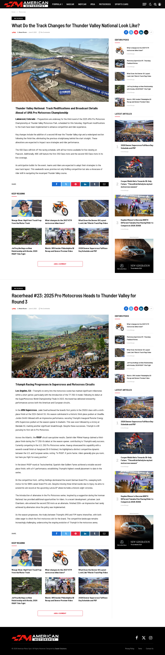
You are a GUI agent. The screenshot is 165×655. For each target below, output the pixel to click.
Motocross (105, 4)
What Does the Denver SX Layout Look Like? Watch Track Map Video (93, 221)
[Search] (155, 4)
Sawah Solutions (61, 649)
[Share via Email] (146, 32)
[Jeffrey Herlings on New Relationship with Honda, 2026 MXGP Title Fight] (27, 236)
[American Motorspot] (26, 4)
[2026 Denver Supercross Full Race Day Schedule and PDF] (94, 236)
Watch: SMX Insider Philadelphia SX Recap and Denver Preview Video (59, 249)
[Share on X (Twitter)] (131, 32)
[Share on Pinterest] (136, 32)
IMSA (92, 4)
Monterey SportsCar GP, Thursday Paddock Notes (138, 61)
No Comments (45, 32)
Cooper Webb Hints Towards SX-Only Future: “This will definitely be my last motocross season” (136, 184)
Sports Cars (121, 4)
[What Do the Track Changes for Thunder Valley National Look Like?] (60, 70)
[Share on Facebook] (126, 32)
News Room (23, 32)
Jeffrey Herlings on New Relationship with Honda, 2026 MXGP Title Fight (24, 251)
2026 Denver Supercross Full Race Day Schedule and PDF (93, 249)
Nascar (70, 4)
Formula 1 (57, 4)
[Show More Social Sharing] (151, 32)
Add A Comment (60, 264)
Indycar (82, 4)
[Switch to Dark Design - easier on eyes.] (150, 4)
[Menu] (144, 4)
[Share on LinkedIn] (141, 32)
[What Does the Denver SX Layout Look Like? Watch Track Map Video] (94, 208)
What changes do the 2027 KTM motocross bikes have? (58, 221)
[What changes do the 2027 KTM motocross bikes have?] (60, 208)
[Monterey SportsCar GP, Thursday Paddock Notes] (120, 63)
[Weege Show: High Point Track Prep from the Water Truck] (27, 208)
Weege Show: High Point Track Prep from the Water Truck (27, 221)
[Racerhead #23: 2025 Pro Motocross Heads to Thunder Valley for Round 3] (60, 346)
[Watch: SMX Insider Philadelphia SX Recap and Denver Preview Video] (60, 236)
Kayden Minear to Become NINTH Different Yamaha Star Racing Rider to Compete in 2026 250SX (137, 223)
